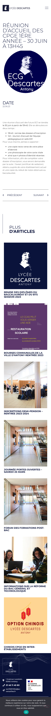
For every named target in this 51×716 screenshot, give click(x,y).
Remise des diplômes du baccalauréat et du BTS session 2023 (21, 294)
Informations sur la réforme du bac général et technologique (25, 588)
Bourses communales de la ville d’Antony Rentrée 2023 (23, 354)
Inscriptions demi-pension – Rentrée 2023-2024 (23, 412)
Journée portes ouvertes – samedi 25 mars (23, 470)
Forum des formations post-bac (24, 529)
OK (26, 712)
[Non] (47, 706)
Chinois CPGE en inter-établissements (19, 648)
